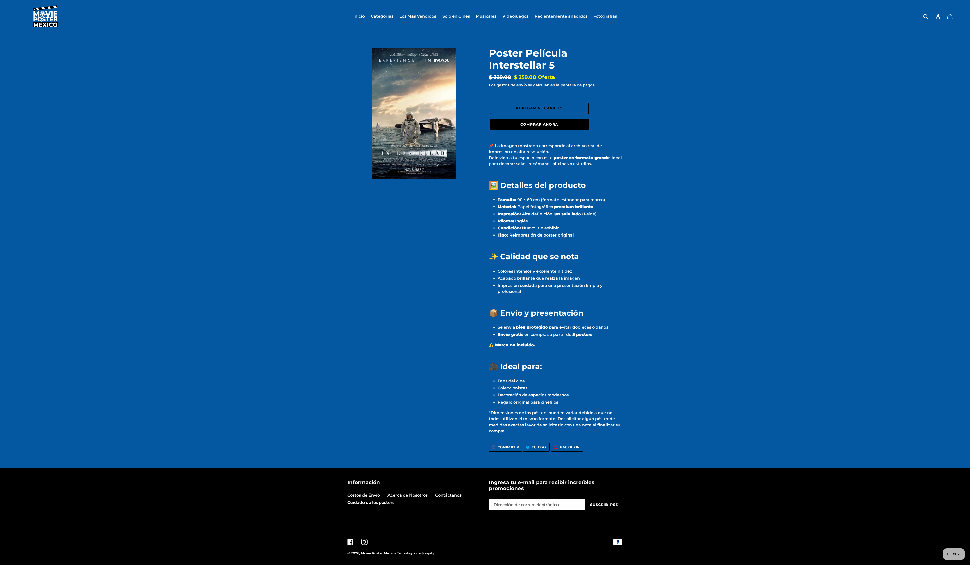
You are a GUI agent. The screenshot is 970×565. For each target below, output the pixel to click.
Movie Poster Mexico (378, 553)
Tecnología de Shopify (415, 553)
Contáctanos (448, 495)
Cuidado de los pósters (370, 502)
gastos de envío (512, 85)
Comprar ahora (539, 124)
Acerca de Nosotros (407, 495)
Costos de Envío (363, 495)
